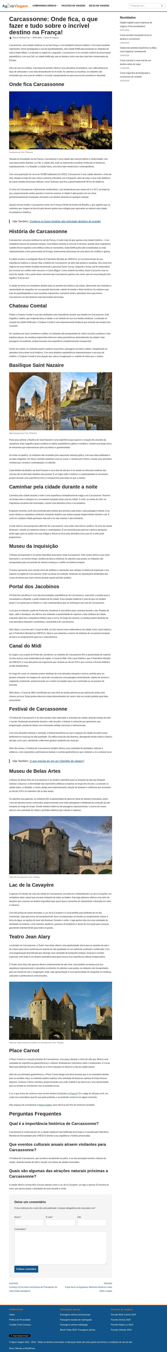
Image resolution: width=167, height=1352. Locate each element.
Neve (11, 1348)
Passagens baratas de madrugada (76, 1320)
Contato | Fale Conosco (20, 1325)
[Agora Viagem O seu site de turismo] (15, 5)
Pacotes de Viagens (73, 6)
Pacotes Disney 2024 (121, 1320)
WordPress (30, 1348)
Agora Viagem (45, 1105)
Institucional (16, 1309)
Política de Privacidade (20, 1320)
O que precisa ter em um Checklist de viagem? (57, 761)
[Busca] (162, 5)
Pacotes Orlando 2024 (121, 1330)
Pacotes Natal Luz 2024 (122, 1325)
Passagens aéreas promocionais (75, 1315)
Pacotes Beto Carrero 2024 (123, 1315)
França (73, 1093)
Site (79, 1217)
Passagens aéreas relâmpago (74, 1325)
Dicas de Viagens (99, 6)
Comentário (20, 1229)
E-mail (49, 1217)
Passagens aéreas (70, 1309)
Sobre (12, 1315)
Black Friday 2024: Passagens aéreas (77, 1330)
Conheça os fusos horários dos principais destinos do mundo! (65, 221)
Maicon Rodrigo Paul (21, 38)
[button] (57, 5)
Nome (17, 1217)
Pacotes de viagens (122, 1309)
